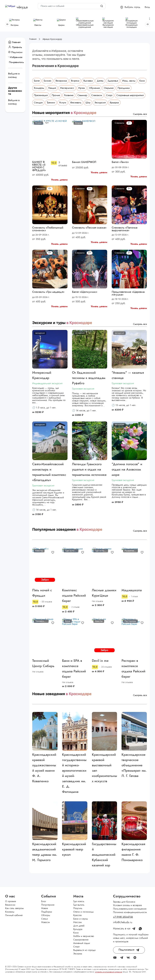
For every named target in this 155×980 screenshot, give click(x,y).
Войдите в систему (14, 75)
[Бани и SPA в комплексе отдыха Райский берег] (74, 637)
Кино (142, 81)
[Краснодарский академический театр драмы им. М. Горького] (45, 820)
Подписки (16, 52)
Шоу (88, 102)
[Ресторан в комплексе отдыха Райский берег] (134, 637)
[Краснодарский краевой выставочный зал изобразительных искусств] (104, 731)
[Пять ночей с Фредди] (45, 567)
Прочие (56, 95)
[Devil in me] (104, 637)
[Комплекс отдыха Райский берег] (74, 567)
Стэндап (38, 102)
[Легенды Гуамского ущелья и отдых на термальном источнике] (89, 440)
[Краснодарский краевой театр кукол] (74, 820)
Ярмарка (114, 102)
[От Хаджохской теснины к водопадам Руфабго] (89, 349)
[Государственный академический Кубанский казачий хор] (104, 820)
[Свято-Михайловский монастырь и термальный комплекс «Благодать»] (49, 440)
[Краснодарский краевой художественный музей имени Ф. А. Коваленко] (45, 731)
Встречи (75, 81)
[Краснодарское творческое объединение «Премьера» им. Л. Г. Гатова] (134, 731)
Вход (147, 7)
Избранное (16, 57)
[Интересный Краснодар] (49, 349)
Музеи (81, 88)
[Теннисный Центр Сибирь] (45, 637)
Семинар (82, 95)
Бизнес (47, 81)
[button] (130, 7)
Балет (37, 81)
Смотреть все (140, 114)
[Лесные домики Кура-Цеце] (104, 567)
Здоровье (112, 81)
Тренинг (51, 102)
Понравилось (15, 62)
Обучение (94, 88)
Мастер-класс (67, 88)
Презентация (41, 95)
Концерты (39, 88)
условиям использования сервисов (108, 972)
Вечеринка (61, 81)
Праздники (124, 88)
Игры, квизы (128, 81)
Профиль (17, 47)
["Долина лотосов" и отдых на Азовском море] (129, 440)
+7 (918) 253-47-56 (123, 917)
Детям (100, 81)
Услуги (62, 102)
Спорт (109, 95)
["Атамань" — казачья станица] (129, 349)
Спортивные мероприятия (130, 95)
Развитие (68, 95)
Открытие (109, 88)
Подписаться (126, 949)
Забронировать (44, 580)
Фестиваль (75, 102)
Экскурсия (100, 102)
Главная (16, 42)
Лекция (52, 88)
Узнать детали (59, 180)
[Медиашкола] (134, 567)
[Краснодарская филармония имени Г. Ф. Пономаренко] (134, 820)
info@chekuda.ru (122, 922)
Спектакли (96, 95)
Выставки (88, 81)
